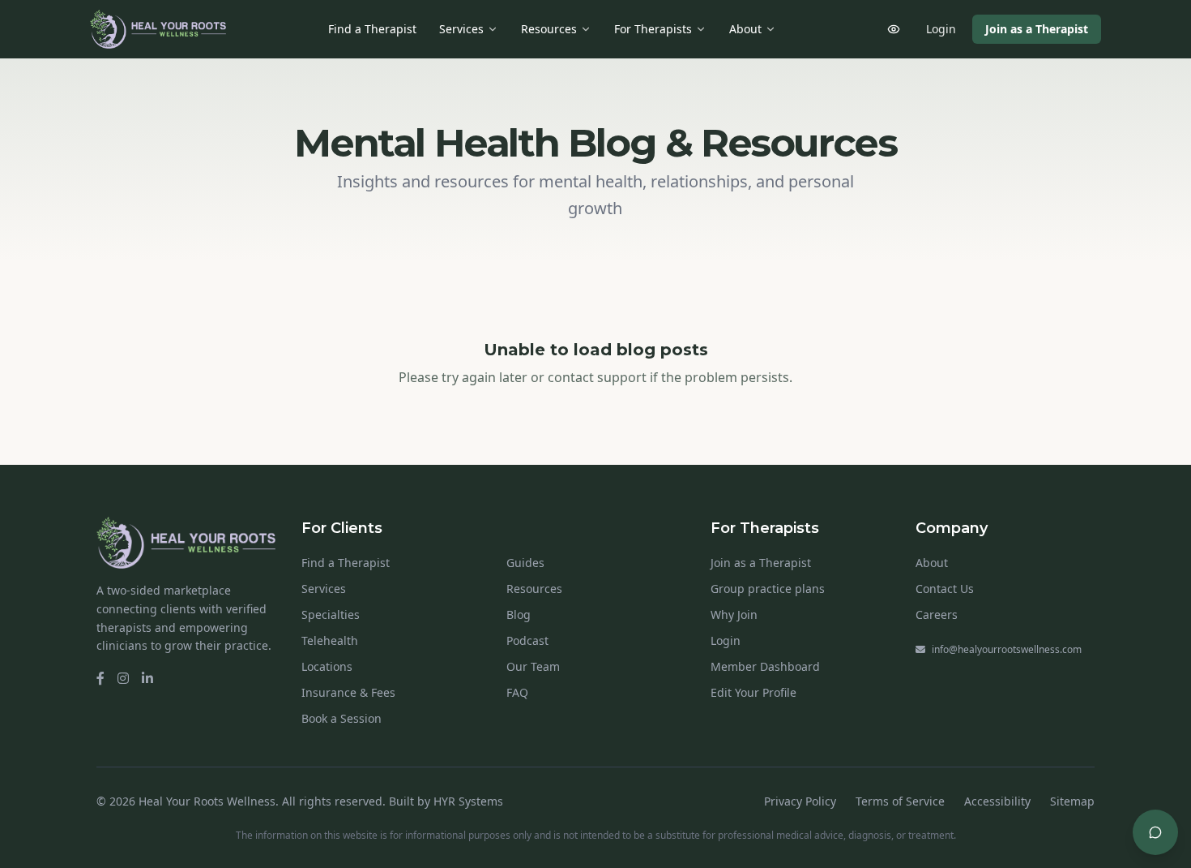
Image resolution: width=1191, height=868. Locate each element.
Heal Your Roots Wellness (207, 801)
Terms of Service (900, 801)
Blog (518, 614)
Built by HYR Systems (446, 801)
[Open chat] (1155, 832)
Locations (326, 666)
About (745, 29)
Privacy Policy (800, 801)
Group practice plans (768, 588)
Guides (525, 562)
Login (941, 29)
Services (461, 29)
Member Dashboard (765, 666)
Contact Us (945, 588)
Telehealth (329, 640)
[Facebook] (100, 678)
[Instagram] (123, 678)
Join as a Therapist (1036, 29)
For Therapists (653, 29)
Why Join (734, 614)
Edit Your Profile (753, 692)
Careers (937, 614)
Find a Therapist (372, 29)
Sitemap (1072, 801)
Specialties (330, 614)
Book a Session (341, 718)
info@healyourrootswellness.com (1007, 649)
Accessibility (997, 801)
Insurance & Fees (348, 692)
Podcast (527, 640)
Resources (549, 29)
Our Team (533, 666)
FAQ (517, 692)
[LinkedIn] (147, 678)
